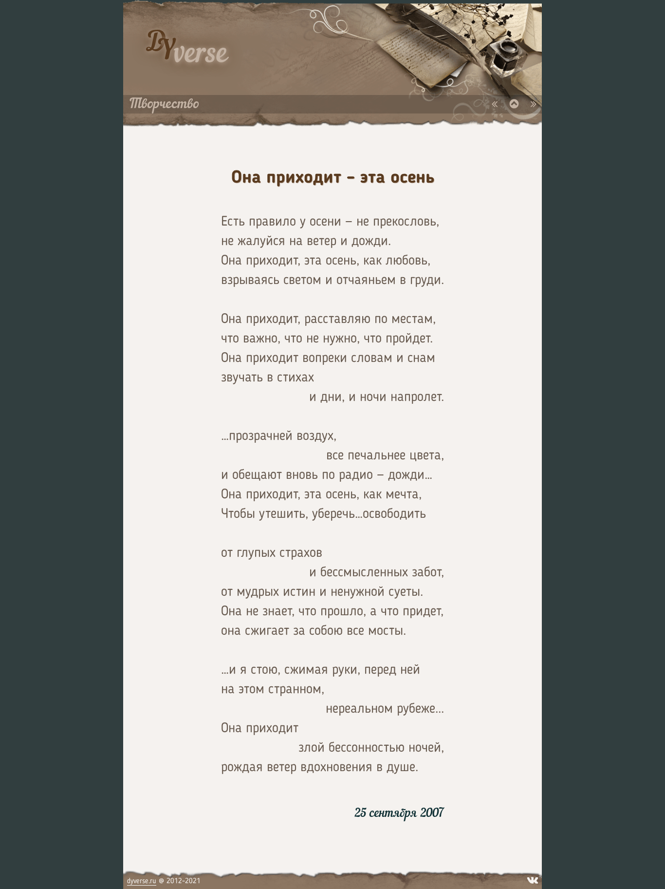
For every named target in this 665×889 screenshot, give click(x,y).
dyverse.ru (141, 880)
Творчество (164, 104)
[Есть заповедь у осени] (516, 104)
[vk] (532, 878)
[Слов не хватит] (496, 104)
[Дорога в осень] (533, 104)
